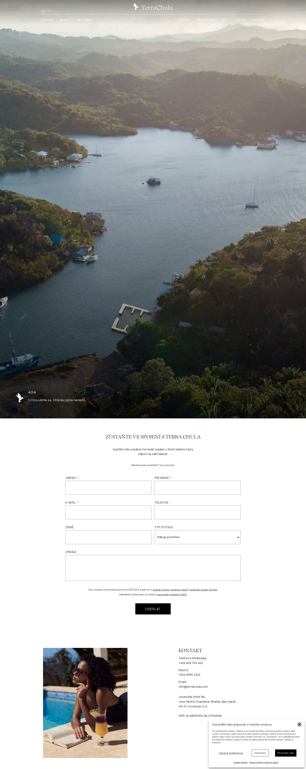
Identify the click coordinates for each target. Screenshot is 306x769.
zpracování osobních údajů (171, 594)
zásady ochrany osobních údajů (170, 589)
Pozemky (47, 19)
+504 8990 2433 (189, 674)
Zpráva (70, 552)
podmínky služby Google (203, 589)
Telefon (161, 502)
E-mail (71, 502)
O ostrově (182, 19)
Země (69, 527)
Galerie (241, 19)
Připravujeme (206, 19)
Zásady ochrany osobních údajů (263, 762)
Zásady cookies (240, 762)
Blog (225, 19)
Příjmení (162, 478)
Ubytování (84, 19)
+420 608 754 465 (190, 663)
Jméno (71, 478)
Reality (65, 19)
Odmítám (260, 753)
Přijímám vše (286, 753)
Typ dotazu (164, 527)
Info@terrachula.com (193, 686)
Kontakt (258, 19)
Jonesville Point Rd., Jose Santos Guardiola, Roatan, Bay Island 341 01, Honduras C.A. (207, 701)
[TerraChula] (153, 6)
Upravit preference (231, 753)
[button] (299, 724)
